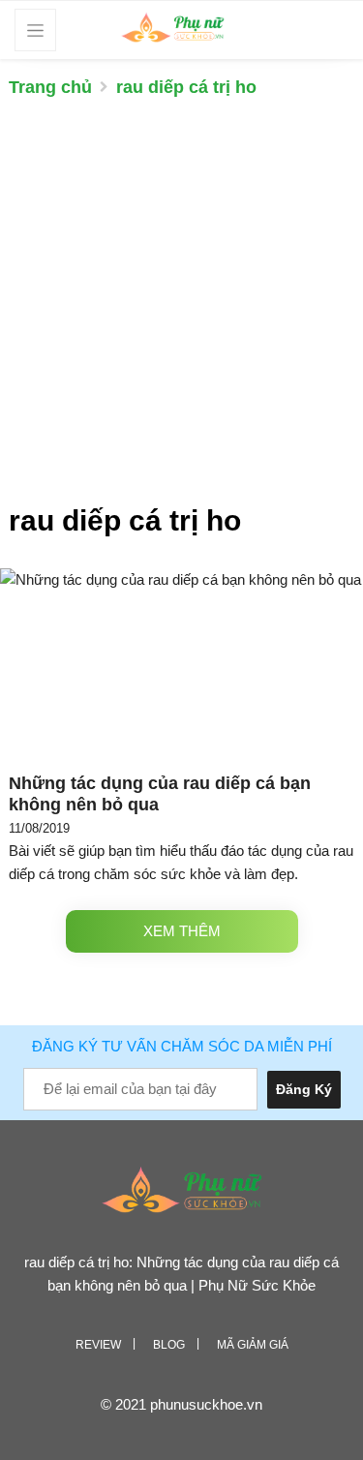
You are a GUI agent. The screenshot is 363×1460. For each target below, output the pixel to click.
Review (98, 1345)
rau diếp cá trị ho (186, 87)
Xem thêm (182, 931)
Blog (169, 1345)
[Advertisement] (181, 310)
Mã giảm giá (252, 1345)
